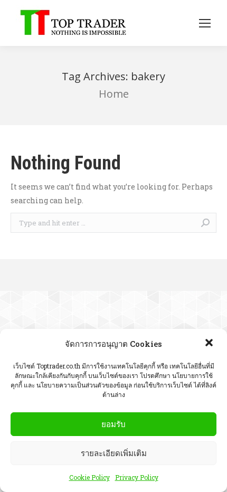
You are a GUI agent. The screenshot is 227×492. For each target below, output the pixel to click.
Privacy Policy (136, 477)
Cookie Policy (89, 477)
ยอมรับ (113, 424)
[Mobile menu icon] (204, 23)
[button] (210, 343)
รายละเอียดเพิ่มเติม (114, 453)
